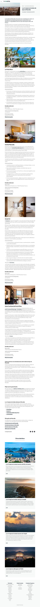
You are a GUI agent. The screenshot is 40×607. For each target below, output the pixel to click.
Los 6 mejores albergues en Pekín (14, 569)
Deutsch (10, 589)
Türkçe (10, 594)
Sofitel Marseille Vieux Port (18, 147)
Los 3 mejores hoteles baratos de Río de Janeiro (18, 464)
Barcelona (30, 589)
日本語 (10, 599)
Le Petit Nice (22, 71)
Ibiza (30, 591)
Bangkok (30, 595)
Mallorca (30, 599)
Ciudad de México (30, 594)
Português (10, 598)
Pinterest (20, 589)
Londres (30, 593)
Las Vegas (30, 586)
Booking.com (21, 388)
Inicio (23, 5)
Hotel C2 (8, 220)
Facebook (20, 585)
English (10, 587)
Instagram (20, 584)
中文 (10, 600)
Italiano (9, 591)
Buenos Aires (30, 585)
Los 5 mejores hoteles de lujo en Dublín (16, 499)
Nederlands (10, 593)
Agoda (15, 388)
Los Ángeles (30, 584)
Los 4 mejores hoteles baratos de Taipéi (16, 533)
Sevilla (30, 598)
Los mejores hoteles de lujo (29, 5)
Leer (7, 473)
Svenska (10, 595)
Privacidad (10, 586)
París (30, 592)
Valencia (30, 597)
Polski (10, 592)
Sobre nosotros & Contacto (9, 585)
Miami (30, 587)
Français (10, 590)
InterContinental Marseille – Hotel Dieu (13, 309)
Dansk (10, 597)
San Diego (30, 590)
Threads (20, 587)
